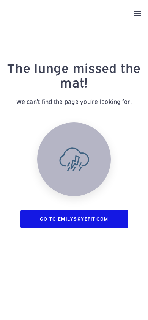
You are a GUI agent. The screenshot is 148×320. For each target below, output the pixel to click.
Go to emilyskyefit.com (74, 219)
